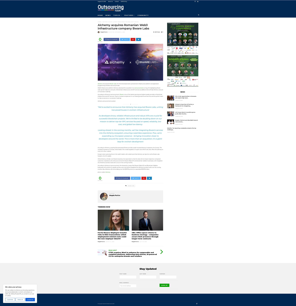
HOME (100, 15)
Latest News (117, 21)
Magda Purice (103, 32)
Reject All (20, 299)
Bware (121, 94)
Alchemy (100, 83)
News (123, 21)
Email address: (124, 282)
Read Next (113, 250)
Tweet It (125, 39)
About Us (110, 1)
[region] (20, 293)
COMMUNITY (143, 15)
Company (162, 273)
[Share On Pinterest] (133, 39)
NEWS (108, 15)
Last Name (143, 273)
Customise (10, 299)
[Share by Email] (138, 39)
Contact (117, 1)
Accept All (30, 299)
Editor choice (107, 21)
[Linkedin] (197, 1)
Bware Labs (113, 83)
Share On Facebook (112, 39)
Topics (136, 21)
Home (99, 21)
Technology (129, 21)
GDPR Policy (124, 1)
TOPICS (116, 15)
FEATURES (129, 15)
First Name (122, 273)
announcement (139, 88)
